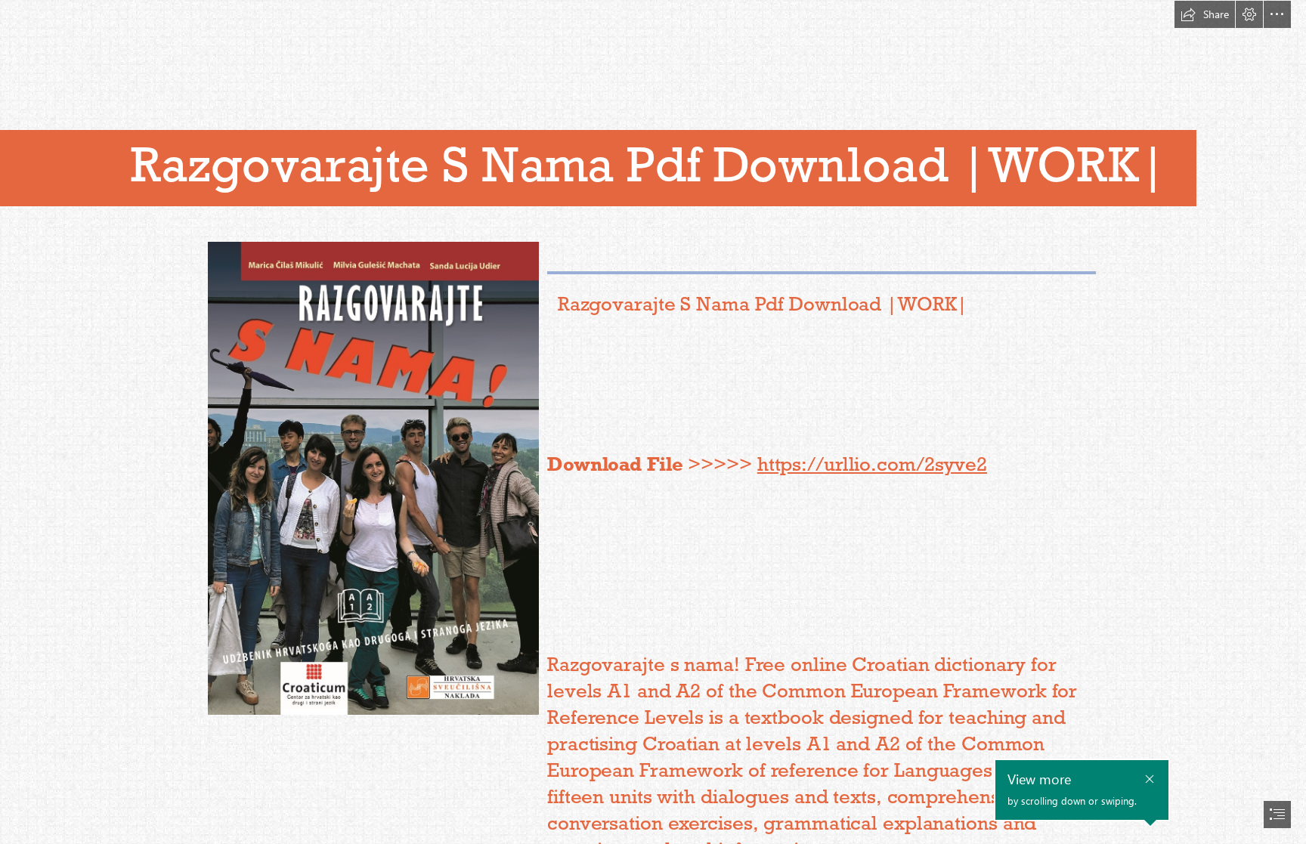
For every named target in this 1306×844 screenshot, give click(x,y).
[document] (653, 422)
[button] (1204, 14)
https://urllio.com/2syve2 (872, 464)
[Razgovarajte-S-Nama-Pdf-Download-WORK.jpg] (372, 477)
